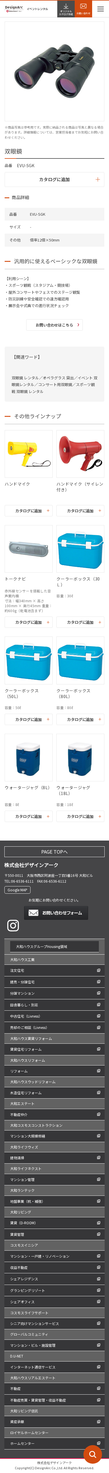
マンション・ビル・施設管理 (33, 1345)
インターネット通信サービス (33, 1366)
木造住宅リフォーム (26, 1092)
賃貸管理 (17, 1234)
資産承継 (17, 1421)
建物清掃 (17, 1157)
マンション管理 (22, 1179)
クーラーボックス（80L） (73, 693)
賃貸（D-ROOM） (24, 1222)
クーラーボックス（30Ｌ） (78, 581)
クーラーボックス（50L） (22, 693)
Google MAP (17, 889)
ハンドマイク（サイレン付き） (79, 487)
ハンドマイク (17, 484)
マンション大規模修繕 (27, 1135)
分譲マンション (22, 993)
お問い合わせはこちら (55, 325)
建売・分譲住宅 (22, 981)
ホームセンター (22, 1443)
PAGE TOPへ (54, 851)
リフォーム (19, 1070)
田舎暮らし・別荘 (24, 1004)
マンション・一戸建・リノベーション (39, 1256)
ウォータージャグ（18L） (73, 790)
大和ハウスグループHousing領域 (41, 946)
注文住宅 (17, 970)
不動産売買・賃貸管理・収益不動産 (38, 1400)
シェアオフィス (22, 1301)
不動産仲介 (19, 1114)
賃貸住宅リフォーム (26, 1049)
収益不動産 (19, 1267)
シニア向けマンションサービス (34, 1323)
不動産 (15, 1388)
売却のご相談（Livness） (29, 1027)
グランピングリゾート (27, 1290)
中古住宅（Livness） (26, 1016)
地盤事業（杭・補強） (27, 1201)
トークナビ (15, 579)
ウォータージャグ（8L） (28, 787)
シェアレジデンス (24, 1278)
